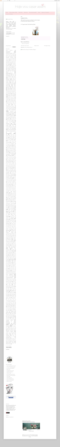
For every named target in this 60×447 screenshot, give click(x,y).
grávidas (14, 167)
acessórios (8, 52)
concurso (13, 109)
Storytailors (7, 300)
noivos (10, 244)
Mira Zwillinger (12, 235)
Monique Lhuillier (13, 238)
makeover (7, 217)
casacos (14, 93)
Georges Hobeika (9, 161)
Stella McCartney (9, 298)
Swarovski (7, 303)
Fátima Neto (8, 148)
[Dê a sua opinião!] (22, 39)
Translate (13, 34)
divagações (9, 133)
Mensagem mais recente (25, 45)
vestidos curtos (9, 320)
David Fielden (12, 126)
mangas (11, 218)
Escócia (7, 144)
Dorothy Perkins (12, 136)
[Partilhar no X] (23, 39)
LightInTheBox (8, 203)
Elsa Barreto (12, 141)
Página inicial (36, 45)
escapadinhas (12, 143)
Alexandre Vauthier (8, 58)
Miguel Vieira (8, 235)
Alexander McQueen (9, 57)
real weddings (9, 274)
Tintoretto (10, 309)
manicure (11, 219)
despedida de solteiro (9, 130)
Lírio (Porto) (14, 204)
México (8, 234)
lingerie (7, 204)
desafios (13, 129)
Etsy (11, 145)
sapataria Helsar (12, 289)
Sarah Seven (13, 293)
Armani (15, 66)
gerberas (14, 161)
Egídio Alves (13, 138)
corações (9, 119)
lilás (13, 203)
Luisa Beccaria (13, 212)
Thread (12, 308)
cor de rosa (14, 118)
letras (13, 201)
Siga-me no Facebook (45, 12)
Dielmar (12, 131)
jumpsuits (7, 191)
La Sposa (13, 197)
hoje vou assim (9, 381)
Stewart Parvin (12, 299)
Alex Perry (13, 56)
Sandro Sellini (9, 288)
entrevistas (8, 142)
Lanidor (7, 198)
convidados (8, 117)
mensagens (7, 233)
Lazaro (15, 199)
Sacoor (11, 286)
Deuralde (8, 131)
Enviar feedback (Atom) (28, 47)
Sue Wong (10, 301)
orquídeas (12, 250)
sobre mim (11, 28)
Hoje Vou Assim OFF (10, 380)
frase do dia (12, 157)
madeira (9, 214)
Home (7, 12)
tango (14, 304)
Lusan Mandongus (13, 213)
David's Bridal (13, 127)
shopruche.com (8, 296)
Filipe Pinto (13, 150)
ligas (13, 202)
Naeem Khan (11, 242)
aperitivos (13, 65)
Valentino (12, 315)
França (11, 156)
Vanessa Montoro (9, 316)
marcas (7, 222)
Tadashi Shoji (12, 303)
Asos (11, 67)
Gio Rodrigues (12, 163)
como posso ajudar (9, 29)
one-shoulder (13, 247)
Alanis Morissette (12, 54)
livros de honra (11, 206)
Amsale (7, 61)
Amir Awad (12, 60)
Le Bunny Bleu (9, 200)
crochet (7, 125)
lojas (13, 207)
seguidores (10, 294)
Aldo (13, 55)
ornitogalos (7, 250)
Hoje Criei (8, 369)
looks (15, 208)
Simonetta (13, 296)
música (12, 240)
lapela (11, 198)
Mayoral (7, 228)
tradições (12, 311)
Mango (7, 219)
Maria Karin (11, 224)
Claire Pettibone (12, 106)
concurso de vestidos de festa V (11, 116)
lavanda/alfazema (10, 199)
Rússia (8, 286)
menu (11, 233)
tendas (15, 306)
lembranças (9, 201)
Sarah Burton (8, 293)
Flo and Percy (11, 151)
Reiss (13, 276)
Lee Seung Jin (14, 200)
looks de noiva (11, 209)
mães (7, 216)
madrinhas (12, 215)
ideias (13, 175)
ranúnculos (12, 273)
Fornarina (7, 153)
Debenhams (7, 128)
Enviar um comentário (25, 43)
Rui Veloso (14, 285)
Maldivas (7, 218)
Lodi (10, 207)
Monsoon (9, 239)
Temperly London (10, 306)
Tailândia (7, 304)
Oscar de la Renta (10, 251)
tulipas (13, 313)
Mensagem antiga (47, 45)
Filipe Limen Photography (11, 375)
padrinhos (11, 253)
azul (15, 68)
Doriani (7, 136)
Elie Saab (14, 139)
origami (13, 249)
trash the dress (13, 312)
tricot (8, 313)
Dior (15, 131)
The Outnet (12, 307)
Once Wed (8, 376)
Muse (8, 240)
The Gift (8, 307)
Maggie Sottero (12, 216)
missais (7, 236)
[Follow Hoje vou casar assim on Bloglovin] (9, 393)
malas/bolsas (12, 217)
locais (7, 207)
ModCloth (13, 236)
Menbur (7, 229)
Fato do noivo (13, 148)
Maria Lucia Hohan (13, 225)
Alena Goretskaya (8, 56)
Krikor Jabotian (8, 196)
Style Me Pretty (9, 377)
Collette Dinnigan (12, 108)
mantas (15, 219)
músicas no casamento (9, 241)
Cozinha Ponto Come (10, 370)
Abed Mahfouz (9, 50)
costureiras (12, 121)
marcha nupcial (12, 222)
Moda (10, 236)
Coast (13, 107)
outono (11, 252)
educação (8, 138)
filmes (7, 151)
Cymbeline (7, 126)
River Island (12, 280)
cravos (7, 122)
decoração (14, 128)
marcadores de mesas (10, 221)
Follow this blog (11, 397)
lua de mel (10, 211)
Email (39, 12)
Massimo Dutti (9, 226)
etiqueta (8, 145)
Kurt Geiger (14, 196)
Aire (12, 53)
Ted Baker (10, 305)
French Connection (9, 158)
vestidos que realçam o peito (11, 329)
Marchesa (7, 223)
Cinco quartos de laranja (11, 374)
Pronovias (8, 270)
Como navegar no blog (13, 12)
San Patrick (8, 287)
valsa (15, 315)
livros (6, 206)
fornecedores (12, 153)
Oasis (7, 247)
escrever (10, 144)
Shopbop (13, 295)
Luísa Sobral (7, 213)
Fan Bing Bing (13, 147)
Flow (14, 152)
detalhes (14, 130)
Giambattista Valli (10, 162)
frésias (15, 158)
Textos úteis (20, 12)
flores (11, 152)
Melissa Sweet (12, 228)
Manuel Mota (13, 220)
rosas (9, 284)
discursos (11, 132)
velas (13, 316)
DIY (6, 134)
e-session (11, 137)
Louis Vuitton (8, 210)
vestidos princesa (12, 328)
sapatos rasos (11, 292)
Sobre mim (26, 12)
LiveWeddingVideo (12, 205)
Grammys (10, 167)
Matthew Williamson (12, 227)
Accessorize (8, 51)
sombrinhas (14, 297)
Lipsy (10, 204)
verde (13, 317)
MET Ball (14, 233)
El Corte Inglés (8, 139)
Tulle (6, 314)
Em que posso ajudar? (33, 12)
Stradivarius (11, 300)
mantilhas (8, 220)
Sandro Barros (14, 287)
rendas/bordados (9, 277)
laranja (15, 198)
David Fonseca (8, 127)
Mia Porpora (13, 234)
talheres (11, 304)
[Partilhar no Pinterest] (24, 39)
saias (13, 286)
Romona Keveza (11, 282)
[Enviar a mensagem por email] (21, 39)
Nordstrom (8, 245)
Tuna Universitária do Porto (12, 314)
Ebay (15, 137)
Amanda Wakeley (12, 59)
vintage (7, 335)
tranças (7, 312)
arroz (8, 67)
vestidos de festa (11, 323)
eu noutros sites (13, 146)
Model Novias (8, 237)
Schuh (7, 294)
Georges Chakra (12, 160)
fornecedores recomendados (11, 154)
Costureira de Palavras (10, 368)
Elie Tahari (10, 140)
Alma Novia (7, 59)
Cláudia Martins (8, 107)
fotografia (10, 155)
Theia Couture (8, 308)
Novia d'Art (13, 245)
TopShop (7, 311)
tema (15, 305)
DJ (10, 134)
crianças (12, 124)
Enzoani (12, 142)
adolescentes (8, 53)
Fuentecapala (9, 159)
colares (7, 108)
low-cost (14, 210)
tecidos (7, 305)
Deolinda (9, 129)
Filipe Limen (8, 150)
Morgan (15, 239)
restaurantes (12, 279)
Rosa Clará (14, 283)
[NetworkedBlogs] (11, 396)
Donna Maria (13, 135)
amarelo (7, 60)
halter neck (13, 169)
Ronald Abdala (8, 283)
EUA (8, 147)
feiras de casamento (10, 149)
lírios (7, 205)
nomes (14, 244)
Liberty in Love (8, 202)
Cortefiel (7, 121)
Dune (7, 137)
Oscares (7, 252)
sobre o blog (8, 297)
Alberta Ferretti (8, 55)
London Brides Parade (9, 208)
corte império (11, 120)
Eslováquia (14, 144)
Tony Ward (13, 310)
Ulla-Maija (8, 315)
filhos (15, 149)
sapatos (7, 290)
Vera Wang (8, 317)
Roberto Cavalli (8, 281)
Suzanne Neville (12, 302)
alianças (13, 58)
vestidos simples (9, 331)
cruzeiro (13, 125)
